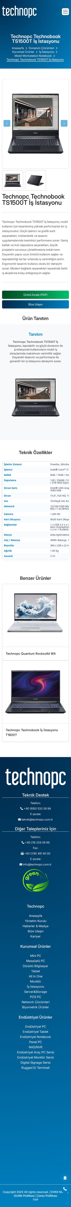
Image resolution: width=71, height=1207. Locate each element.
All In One (35, 976)
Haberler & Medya (35, 926)
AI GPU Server (35, 1165)
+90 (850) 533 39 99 (37, 808)
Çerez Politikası (47, 1195)
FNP (35, 1199)
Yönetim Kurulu (35, 921)
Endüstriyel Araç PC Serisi (35, 1052)
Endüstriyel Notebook (35, 1037)
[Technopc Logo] (19, 11)
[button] (64, 123)
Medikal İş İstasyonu (35, 1096)
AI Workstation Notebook (35, 1171)
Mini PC (35, 956)
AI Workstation (35, 1155)
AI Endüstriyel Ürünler (35, 1176)
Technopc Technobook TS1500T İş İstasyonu (35, 59)
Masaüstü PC (35, 961)
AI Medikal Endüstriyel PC (35, 1181)
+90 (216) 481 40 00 (37, 853)
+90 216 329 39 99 (37, 842)
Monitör (35, 981)
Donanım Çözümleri (41, 48)
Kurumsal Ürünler (23, 52)
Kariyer (35, 936)
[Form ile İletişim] (65, 1178)
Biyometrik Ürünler (35, 1007)
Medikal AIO (35, 1106)
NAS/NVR (35, 1047)
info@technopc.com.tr (37, 864)
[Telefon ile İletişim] (65, 1189)
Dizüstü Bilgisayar (35, 966)
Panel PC (35, 1042)
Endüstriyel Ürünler (35, 1136)
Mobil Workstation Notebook (33, 55)
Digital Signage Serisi (35, 1062)
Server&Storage (35, 992)
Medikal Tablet (35, 1101)
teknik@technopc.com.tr (37, 819)
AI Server (35, 1160)
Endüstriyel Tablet (35, 1031)
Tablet (35, 971)
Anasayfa (18, 48)
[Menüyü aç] (65, 11)
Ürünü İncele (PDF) (35, 294)
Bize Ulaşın (35, 304)
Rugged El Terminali (35, 1067)
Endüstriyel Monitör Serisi (35, 1057)
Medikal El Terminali (35, 1111)
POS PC (35, 997)
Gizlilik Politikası (24, 1195)
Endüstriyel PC (35, 1026)
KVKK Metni (59, 1192)
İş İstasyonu (46, 52)
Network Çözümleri (35, 1002)
